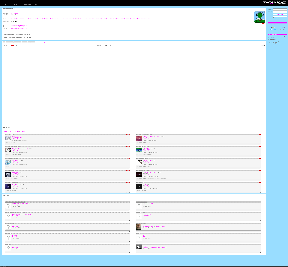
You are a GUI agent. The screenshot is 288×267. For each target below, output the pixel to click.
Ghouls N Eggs (147, 149)
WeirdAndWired (45, 18)
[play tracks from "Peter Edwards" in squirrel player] (129, 231)
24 (20, 199)
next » (24, 131)
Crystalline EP (15, 160)
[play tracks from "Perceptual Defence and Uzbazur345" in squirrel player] (129, 220)
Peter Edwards (9, 223)
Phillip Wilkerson (140, 223)
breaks (144, 154)
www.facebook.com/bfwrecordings (18, 26)
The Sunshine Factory (17, 137)
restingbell (145, 226)
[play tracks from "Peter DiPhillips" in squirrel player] (260, 220)
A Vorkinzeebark (147, 160)
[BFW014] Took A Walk (10, 170)
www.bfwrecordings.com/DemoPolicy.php (19, 24)
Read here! (281, 45)
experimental (139, 142)
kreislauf (16, 18)
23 (22, 131)
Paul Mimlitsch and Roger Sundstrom (15, 202)
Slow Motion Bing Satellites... (150, 172)
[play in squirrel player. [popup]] (263, 45)
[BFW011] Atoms (140, 182)
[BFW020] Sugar (9, 134)
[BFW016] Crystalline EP (11, 158)
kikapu (12, 18)
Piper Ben (7, 244)
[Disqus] (133, 66)
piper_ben (138, 244)
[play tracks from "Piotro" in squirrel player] (260, 242)
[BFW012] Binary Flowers (11, 182)
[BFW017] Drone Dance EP (142, 146)
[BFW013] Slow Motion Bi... (142, 170)
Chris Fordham (16, 173)
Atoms (144, 184)
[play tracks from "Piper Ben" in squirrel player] (129, 252)
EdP (33, 18)
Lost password (280, 16)
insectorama (147, 18)
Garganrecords (22, 18)
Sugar (13, 136)
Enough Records (83, 18)
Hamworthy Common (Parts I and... (151, 136)
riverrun (145, 137)
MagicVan (146, 161)
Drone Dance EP (147, 148)
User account (275, 41)
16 (13, 131)
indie (11, 178)
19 (17, 131)
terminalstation (164, 247)
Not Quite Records (103, 18)
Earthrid (71, 18)
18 (15, 131)
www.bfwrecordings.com (16, 12)
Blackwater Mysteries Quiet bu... (20, 148)
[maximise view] (265, 9)
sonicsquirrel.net (270, 48)
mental (149, 166)
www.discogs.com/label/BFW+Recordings (19, 25)
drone (149, 142)
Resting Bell (29, 18)
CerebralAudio (76, 18)
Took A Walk (15, 172)
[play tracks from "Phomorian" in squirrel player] (129, 242)
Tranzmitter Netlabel (125, 18)
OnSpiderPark (147, 185)
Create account (280, 14)
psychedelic (163, 178)
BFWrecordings (14, 13)
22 (20, 131)
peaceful (15, 178)
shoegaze (8, 142)
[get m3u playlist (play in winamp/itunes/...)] (129, 144)
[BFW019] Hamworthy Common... (144, 134)
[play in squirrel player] (8, 138)
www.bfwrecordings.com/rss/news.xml (19, 28)
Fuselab (89, 18)
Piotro (138, 233)
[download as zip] (128, 144)
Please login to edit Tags (40, 42)
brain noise (149, 154)
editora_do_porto (150, 226)
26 (23, 199)
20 (18, 131)
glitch (140, 154)
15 (12, 131)
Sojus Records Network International (137, 18)
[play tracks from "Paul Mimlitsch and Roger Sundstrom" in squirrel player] (129, 210)
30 (27, 199)
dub (158, 178)
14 (10, 131)
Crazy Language (95, 18)
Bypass (156, 226)
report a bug (270, 3)
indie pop (13, 142)
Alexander (15, 149)
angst (19, 154)
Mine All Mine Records (114, 18)
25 (22, 199)
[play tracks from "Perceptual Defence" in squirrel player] (260, 210)
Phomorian (8, 233)
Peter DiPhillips (140, 212)
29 (25, 199)
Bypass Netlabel (37, 18)
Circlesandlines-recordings (148, 247)
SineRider (15, 185)
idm (137, 154)
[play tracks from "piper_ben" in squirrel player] (260, 252)
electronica (138, 190)
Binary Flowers (16, 184)
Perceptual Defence (141, 202)
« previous (5, 131)
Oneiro (14, 161)
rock (16, 154)
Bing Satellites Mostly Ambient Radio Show (59, 18)
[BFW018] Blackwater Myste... (12, 146)
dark (13, 154)
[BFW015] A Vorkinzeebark (142, 158)
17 (14, 131)
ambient (144, 142)
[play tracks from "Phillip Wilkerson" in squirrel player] (260, 231)
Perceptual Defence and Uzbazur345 (14, 212)
